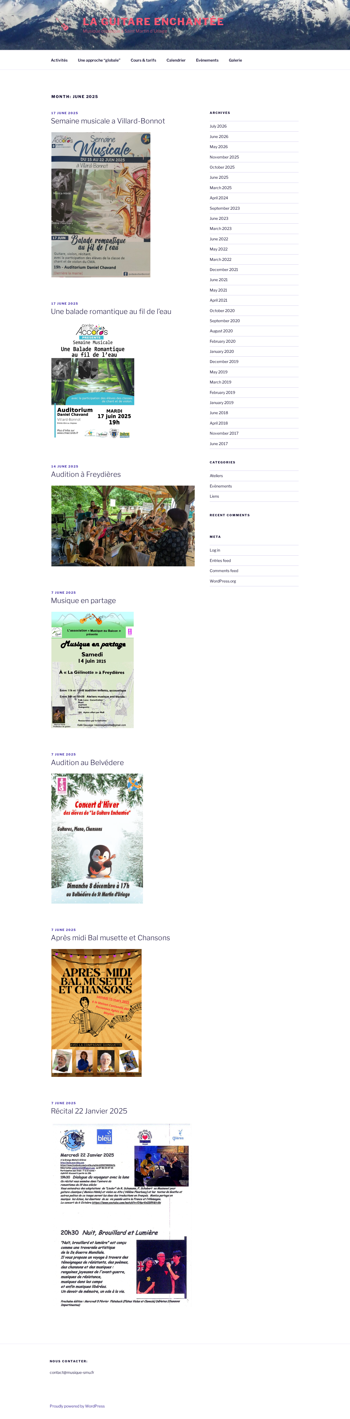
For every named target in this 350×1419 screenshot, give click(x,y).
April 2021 (219, 300)
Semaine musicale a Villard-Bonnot (108, 121)
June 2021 (219, 279)
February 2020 (223, 341)
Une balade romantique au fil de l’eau (111, 311)
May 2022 (219, 249)
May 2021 (218, 290)
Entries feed (220, 560)
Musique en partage (83, 600)
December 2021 (224, 269)
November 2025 (224, 157)
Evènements (207, 60)
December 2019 (224, 361)
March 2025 (221, 187)
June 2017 (219, 443)
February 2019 (222, 392)
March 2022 (220, 259)
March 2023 (221, 228)
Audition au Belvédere (87, 762)
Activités (59, 60)
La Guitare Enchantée (153, 22)
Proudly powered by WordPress (77, 1406)
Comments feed (224, 570)
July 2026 (218, 126)
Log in (215, 550)
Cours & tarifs (143, 60)
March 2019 (220, 382)
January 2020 (222, 351)
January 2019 (222, 402)
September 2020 (225, 320)
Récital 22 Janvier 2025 (89, 1111)
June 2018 (219, 412)
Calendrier (176, 60)
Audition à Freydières (86, 474)
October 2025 (222, 167)
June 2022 (219, 238)
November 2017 (224, 433)
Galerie (235, 60)
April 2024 (219, 197)
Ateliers (216, 475)
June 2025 (219, 177)
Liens (214, 496)
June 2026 (219, 136)
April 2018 (219, 423)
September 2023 (225, 208)
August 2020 (221, 330)
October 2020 (222, 310)
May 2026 (219, 146)
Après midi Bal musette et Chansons (110, 937)
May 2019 (219, 372)
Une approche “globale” (99, 60)
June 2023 (219, 218)
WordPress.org (223, 581)
